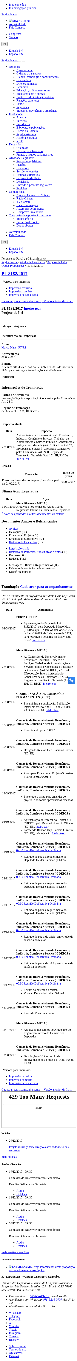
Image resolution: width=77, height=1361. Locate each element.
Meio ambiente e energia (30, 93)
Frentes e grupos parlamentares (34, 154)
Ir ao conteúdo (17, 4)
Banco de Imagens (27, 205)
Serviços (21, 120)
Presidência (23, 124)
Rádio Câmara (24, 198)
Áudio (20, 1190)
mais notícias (9, 1156)
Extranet (14, 1356)
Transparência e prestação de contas (30, 215)
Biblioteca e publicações (30, 127)
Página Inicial (9, 262)
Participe (21, 188)
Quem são (22, 147)
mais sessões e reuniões (15, 1252)
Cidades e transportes (28, 73)
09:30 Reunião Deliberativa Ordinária (38, 850)
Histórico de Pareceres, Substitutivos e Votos (35, 551)
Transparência (24, 218)
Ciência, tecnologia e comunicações (37, 76)
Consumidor (23, 80)
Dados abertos (24, 225)
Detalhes (21, 1194)
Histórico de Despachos (23, 542)
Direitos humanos (26, 83)
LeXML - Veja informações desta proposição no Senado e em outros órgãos (42, 1268)
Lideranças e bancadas (29, 151)
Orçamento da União (28, 178)
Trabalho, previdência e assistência (36, 110)
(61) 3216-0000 (52, 1299)
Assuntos (14, 66)
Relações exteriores (27, 100)
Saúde (20, 103)
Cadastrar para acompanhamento (21, 301)
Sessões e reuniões (27, 171)
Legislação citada (19, 548)
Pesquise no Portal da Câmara (19, 258)
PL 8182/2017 (14, 273)
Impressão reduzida (20, 288)
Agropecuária (24, 70)
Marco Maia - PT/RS (13, 347)
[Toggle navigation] (19, 61)
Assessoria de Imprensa (30, 208)
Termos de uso (17, 1349)
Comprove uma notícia (29, 212)
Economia (22, 87)
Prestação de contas (27, 222)
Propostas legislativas (28, 161)
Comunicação (17, 191)
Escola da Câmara (27, 130)
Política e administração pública (35, 97)
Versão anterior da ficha (57, 301)
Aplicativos (15, 1352)
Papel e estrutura (26, 134)
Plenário (21, 164)
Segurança (22, 107)
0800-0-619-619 (39, 1296)
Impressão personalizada (23, 294)
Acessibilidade (17, 24)
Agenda (21, 117)
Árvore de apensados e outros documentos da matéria (32, 514)
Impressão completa (20, 291)
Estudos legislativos (28, 174)
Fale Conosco (17, 27)
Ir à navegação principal (23, 8)
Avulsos (14, 528)
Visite (19, 141)
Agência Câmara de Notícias (33, 195)
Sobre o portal (17, 1346)
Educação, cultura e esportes (33, 90)
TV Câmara (23, 201)
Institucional (16, 114)
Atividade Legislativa (21, 158)
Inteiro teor (32, 308)
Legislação (22, 181)
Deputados (15, 144)
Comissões (22, 168)
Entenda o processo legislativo (34, 185)
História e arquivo (27, 137)
